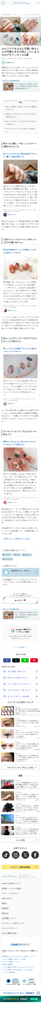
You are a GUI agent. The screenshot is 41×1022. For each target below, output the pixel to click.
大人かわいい (27, 555)
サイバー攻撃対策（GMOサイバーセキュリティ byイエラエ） (18, 967)
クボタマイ (37, 726)
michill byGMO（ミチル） (9, 15)
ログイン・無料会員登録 (20, 867)
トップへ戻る (19, 647)
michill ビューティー (34, 715)
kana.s (38, 738)
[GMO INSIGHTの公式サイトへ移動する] (20, 943)
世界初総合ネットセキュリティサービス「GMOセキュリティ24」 (19, 956)
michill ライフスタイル (33, 823)
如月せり (37, 800)
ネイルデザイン (8, 559)
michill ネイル (10, 62)
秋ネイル (17, 555)
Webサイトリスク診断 (20, 959)
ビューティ (23, 15)
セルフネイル (7, 555)
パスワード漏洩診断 (7, 959)
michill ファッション (34, 788)
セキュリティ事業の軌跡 (8, 972)
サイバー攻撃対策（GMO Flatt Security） (12, 969)
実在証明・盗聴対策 (7, 964)
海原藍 (38, 811)
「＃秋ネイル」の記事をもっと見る (16, 538)
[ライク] (38, 2)
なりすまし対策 (28, 969)
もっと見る (20, 840)
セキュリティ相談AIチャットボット (11, 961)
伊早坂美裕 (37, 749)
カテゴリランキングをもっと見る (20, 767)
